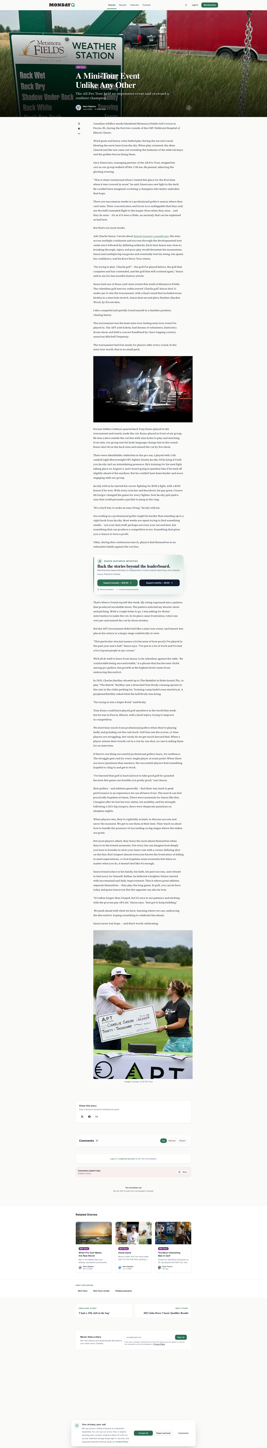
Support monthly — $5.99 (158, 583)
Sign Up (181, 1337)
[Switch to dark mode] (186, 5)
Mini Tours (82, 1291)
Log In (195, 5)
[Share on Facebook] (79, 128)
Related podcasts (123, 1291)
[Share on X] (79, 123)
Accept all (143, 1433)
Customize (183, 1433)
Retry (185, 1172)
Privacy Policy (159, 1344)
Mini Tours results (101, 1291)
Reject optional (163, 1433)
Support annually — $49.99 (115, 583)
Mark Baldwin (89, 106)
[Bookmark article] (188, 107)
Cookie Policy (122, 1441)
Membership (210, 5)
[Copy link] (79, 133)
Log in (113, 1158)
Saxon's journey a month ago (151, 236)
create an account (127, 1158)
